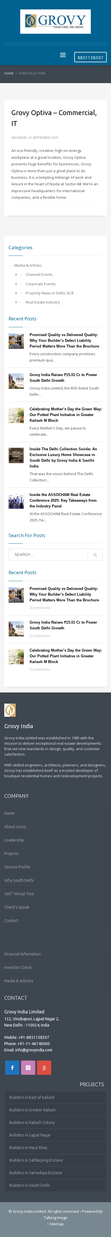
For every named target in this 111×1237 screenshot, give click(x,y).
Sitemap (57, 1223)
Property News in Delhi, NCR (50, 293)
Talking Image (55, 1217)
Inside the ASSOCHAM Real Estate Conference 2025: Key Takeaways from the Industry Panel (63, 500)
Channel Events (39, 274)
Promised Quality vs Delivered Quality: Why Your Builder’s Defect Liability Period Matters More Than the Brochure (64, 340)
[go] (95, 555)
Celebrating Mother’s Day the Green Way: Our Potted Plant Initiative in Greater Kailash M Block (66, 415)
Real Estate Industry (43, 302)
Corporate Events (41, 283)
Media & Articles (28, 265)
